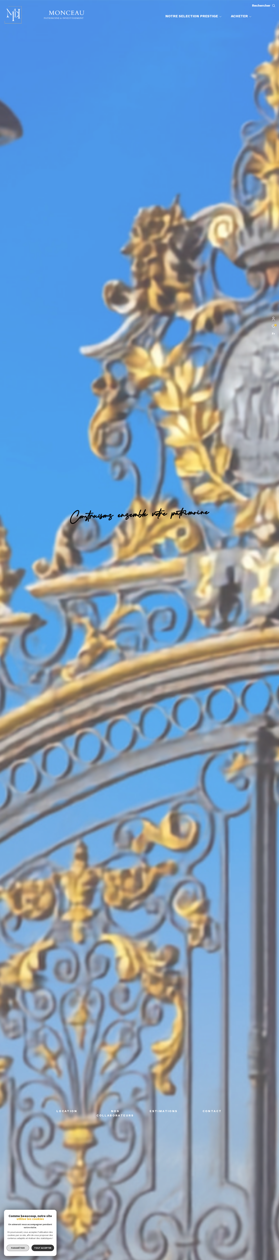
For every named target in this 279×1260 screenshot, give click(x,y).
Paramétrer (18, 1247)
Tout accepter (42, 1247)
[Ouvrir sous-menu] (220, 16)
